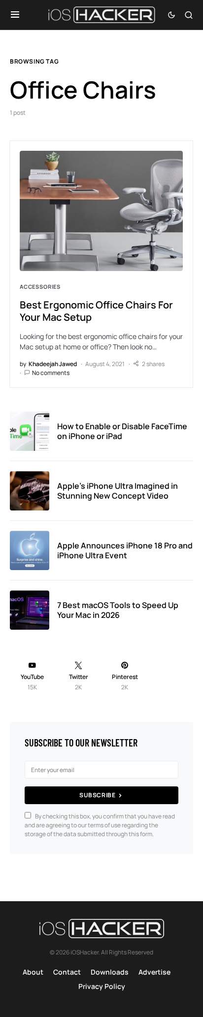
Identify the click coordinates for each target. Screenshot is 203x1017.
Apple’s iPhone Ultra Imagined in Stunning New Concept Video (117, 490)
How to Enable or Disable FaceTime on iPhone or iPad (122, 431)
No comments (50, 373)
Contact (67, 972)
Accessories (40, 286)
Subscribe (97, 795)
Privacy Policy (101, 986)
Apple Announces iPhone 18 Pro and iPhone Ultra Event (125, 550)
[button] (15, 15)
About (33, 972)
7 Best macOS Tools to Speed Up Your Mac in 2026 (117, 610)
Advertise (154, 972)
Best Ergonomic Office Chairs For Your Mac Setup (96, 311)
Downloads (110, 972)
